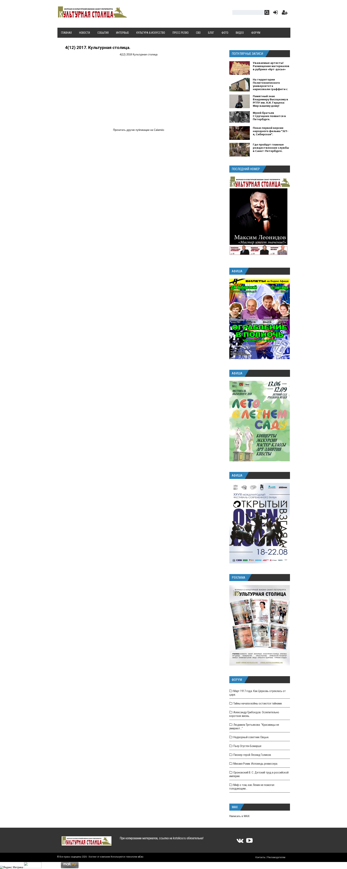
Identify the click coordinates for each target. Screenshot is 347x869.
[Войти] (274, 13)
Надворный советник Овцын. (251, 737)
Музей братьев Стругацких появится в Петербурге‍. (269, 116)
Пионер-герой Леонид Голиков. (252, 755)
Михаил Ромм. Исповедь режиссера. (255, 763)
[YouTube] (249, 841)
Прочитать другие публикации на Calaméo (138, 129)
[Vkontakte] (240, 841)
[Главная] (92, 16)
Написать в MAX (239, 816)
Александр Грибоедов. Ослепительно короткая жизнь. (254, 714)
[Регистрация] (284, 13)
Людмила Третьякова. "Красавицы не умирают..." (254, 726)
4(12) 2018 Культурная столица (138, 54)
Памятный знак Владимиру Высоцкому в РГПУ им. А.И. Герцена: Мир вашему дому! (270, 101)
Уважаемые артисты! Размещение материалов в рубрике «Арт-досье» (271, 66)
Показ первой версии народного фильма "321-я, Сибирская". (270, 131)
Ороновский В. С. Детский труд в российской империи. (259, 774)
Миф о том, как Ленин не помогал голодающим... (251, 786)
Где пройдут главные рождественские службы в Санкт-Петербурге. (271, 147)
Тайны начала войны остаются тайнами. (257, 703)
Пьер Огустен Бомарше (247, 746)
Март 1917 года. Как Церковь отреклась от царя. (257, 692)
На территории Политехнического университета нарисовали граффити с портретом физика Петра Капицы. (270, 87)
